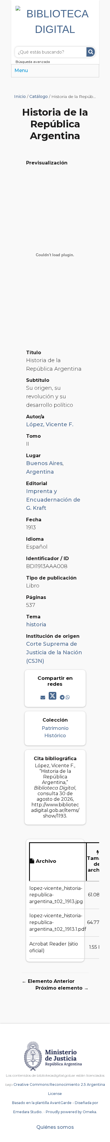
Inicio (20, 96)
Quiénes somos (55, 1127)
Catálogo (38, 96)
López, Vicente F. (49, 424)
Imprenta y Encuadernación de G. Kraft (53, 500)
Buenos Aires (44, 463)
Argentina (40, 472)
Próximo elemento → (62, 988)
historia (36, 624)
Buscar (90, 52)
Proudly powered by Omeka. (71, 1112)
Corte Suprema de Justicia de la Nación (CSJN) (54, 652)
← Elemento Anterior (48, 981)
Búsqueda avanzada (33, 61)
